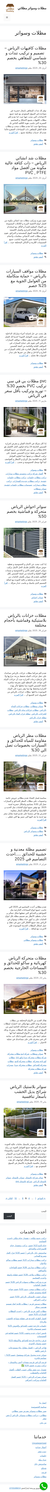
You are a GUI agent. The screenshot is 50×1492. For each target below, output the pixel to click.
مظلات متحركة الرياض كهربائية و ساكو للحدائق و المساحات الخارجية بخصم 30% (25, 965)
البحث (43, 1211)
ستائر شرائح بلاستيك (34, 1177)
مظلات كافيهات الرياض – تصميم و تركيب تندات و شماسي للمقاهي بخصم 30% (25, 55)
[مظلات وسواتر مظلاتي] (10, 8)
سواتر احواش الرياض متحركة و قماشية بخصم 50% (26, 511)
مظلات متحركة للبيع (23, 1061)
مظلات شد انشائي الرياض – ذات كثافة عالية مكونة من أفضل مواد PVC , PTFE (25, 165)
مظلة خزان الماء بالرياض (19, 714)
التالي (9, 1198)
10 (15, 1198)
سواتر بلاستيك (18, 1177)
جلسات (43, 1455)
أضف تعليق (38, 144)
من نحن (43, 1422)
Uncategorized (39, 1443)
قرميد (44, 1472)
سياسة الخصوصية (38, 1407)
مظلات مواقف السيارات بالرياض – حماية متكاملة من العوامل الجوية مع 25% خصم (26, 278)
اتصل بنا (42, 1403)
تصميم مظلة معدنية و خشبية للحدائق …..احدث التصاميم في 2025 (26, 854)
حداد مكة (42, 1460)
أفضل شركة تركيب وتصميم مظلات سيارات (24, 473)
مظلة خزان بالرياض (37, 717)
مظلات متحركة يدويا (23, 1065)
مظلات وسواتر (36, 140)
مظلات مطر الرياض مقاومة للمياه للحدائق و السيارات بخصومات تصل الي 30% (25, 742)
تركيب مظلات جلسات (36, 477)
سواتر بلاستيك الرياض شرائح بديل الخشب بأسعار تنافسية (28, 1091)
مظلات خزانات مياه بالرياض (26, 710)
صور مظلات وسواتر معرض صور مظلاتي (29, 1411)
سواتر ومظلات (40, 489)
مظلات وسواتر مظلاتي (32, 8)
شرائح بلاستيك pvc (24, 1181)
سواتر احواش (37, 597)
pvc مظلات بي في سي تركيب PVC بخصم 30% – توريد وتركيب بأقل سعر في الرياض (25, 388)
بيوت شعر (42, 1451)
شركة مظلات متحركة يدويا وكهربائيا (31, 1057)
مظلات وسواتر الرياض (33, 831)
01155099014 (15, 1488)
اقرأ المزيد (13, 132)
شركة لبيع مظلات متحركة (18, 1054)
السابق (41, 1198)
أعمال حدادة (41, 1447)
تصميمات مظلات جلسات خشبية (18, 485)
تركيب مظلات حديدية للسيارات (26, 481)
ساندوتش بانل (40, 1464)
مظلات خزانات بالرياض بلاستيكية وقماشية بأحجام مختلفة (25, 620)
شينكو (43, 1468)
